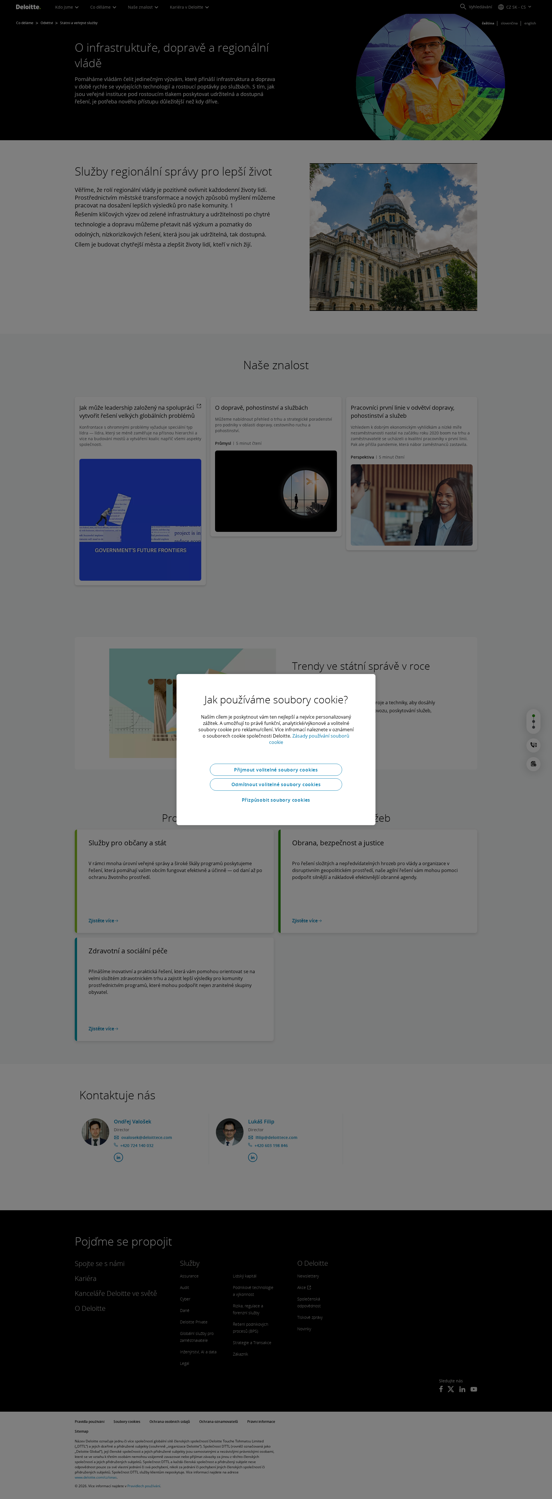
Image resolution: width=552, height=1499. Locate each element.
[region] (276, 749)
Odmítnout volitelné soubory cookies (276, 784)
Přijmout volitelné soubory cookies (276, 769)
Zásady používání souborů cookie (309, 738)
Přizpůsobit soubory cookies (276, 800)
